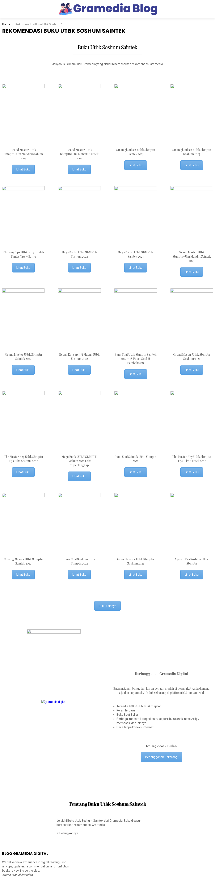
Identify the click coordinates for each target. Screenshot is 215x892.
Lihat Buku (23, 169)
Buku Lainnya (107, 606)
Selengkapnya (68, 833)
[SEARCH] (210, 9)
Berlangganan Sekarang (161, 757)
